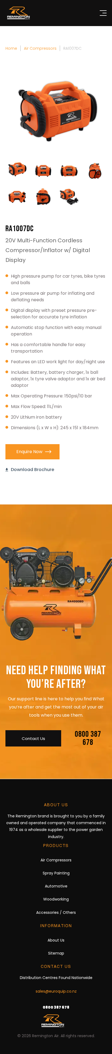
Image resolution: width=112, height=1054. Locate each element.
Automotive (56, 886)
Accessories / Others (56, 912)
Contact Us (33, 738)
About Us (56, 940)
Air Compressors (56, 860)
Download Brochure (32, 470)
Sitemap (56, 953)
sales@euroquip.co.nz (56, 991)
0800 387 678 (88, 738)
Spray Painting (56, 873)
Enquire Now (29, 451)
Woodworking (56, 899)
